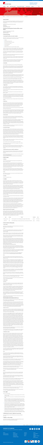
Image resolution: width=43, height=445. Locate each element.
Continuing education (5, 434)
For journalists (4, 0)
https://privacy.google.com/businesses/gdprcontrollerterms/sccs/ (11, 298)
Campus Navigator (35, 433)
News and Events (13, 6)
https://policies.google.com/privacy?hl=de (9, 300)
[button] (35, 0)
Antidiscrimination (35, 437)
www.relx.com (5, 363)
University (25, 432)
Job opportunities (15, 435)
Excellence (25, 433)
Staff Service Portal (9, 0)
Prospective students (5, 433)
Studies (4, 432)
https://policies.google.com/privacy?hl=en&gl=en (15, 253)
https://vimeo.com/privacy (9, 278)
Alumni (25, 435)
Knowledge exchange (15, 436)
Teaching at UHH (15, 433)
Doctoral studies (15, 434)
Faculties (25, 434)
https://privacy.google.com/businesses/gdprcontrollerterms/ (10, 297)
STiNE (12, 0)
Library (32, 6)
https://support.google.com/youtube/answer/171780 (9, 244)
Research (14, 432)
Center (4, 6)
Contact (34, 432)
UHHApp (34, 434)
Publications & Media (20, 6)
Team (7, 6)
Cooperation (28, 6)
